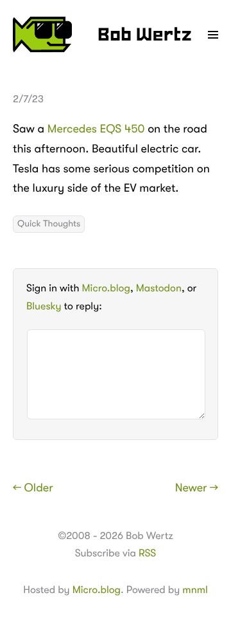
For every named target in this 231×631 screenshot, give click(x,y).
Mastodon (159, 288)
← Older (33, 488)
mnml (194, 590)
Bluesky (43, 306)
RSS (147, 553)
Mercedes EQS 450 (96, 129)
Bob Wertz (145, 36)
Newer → (196, 488)
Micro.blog (106, 288)
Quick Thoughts (48, 224)
